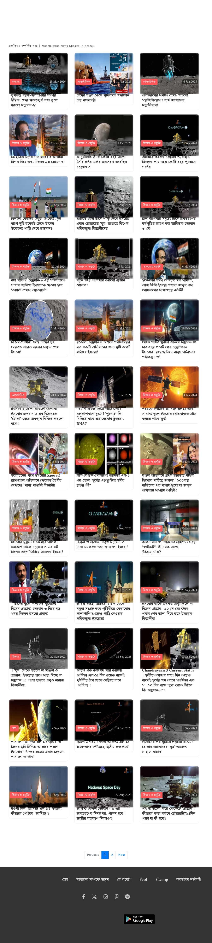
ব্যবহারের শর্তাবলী (188, 880)
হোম (65, 880)
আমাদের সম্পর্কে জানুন (92, 880)
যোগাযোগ (124, 880)
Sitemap (161, 880)
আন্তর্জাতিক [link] (84, 81)
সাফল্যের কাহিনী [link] (152, 266)
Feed (143, 880)
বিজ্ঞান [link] (15, 657)
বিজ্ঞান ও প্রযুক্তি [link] (20, 143)
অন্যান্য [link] (16, 81)
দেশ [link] (14, 728)
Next (121, 855)
